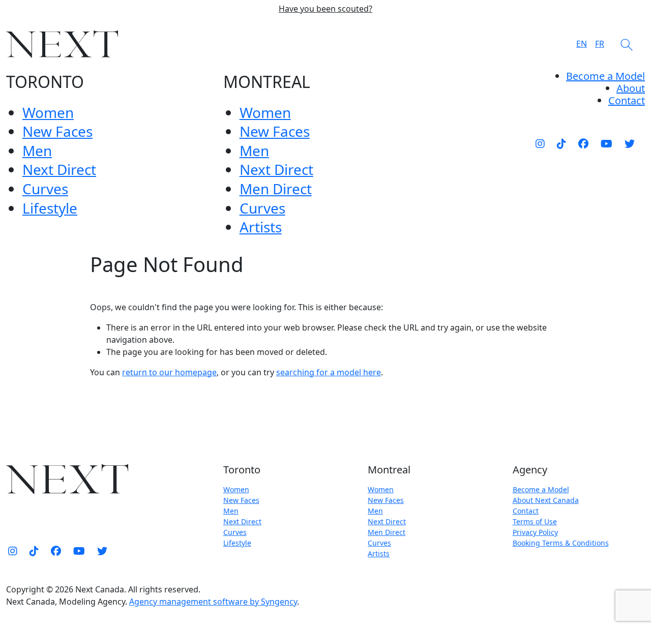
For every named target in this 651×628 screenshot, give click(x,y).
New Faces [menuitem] (57, 131)
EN (581, 43)
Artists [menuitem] (261, 226)
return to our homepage (169, 372)
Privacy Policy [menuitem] (535, 532)
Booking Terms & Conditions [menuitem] (561, 543)
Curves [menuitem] (45, 188)
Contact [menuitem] (526, 511)
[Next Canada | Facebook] (583, 143)
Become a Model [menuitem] (605, 76)
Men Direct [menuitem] (276, 188)
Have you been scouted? (325, 9)
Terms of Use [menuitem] (535, 521)
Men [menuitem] (37, 150)
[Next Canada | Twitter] (630, 143)
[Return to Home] (62, 44)
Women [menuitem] (48, 112)
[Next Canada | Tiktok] (561, 143)
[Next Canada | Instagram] (540, 143)
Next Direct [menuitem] (59, 169)
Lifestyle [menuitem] (49, 208)
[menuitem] (630, 88)
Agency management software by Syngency (213, 601)
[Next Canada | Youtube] (606, 143)
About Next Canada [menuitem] (546, 500)
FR (599, 43)
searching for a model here (328, 372)
